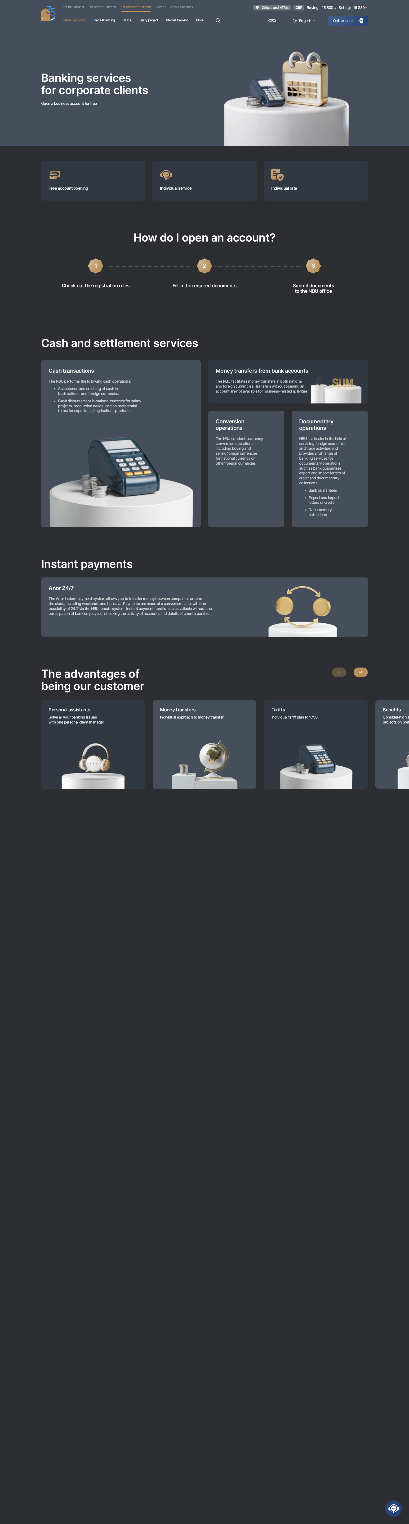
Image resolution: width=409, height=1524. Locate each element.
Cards (126, 20)
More (199, 20)
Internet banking (177, 20)
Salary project (148, 20)
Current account (74, 20)
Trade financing (104, 20)
